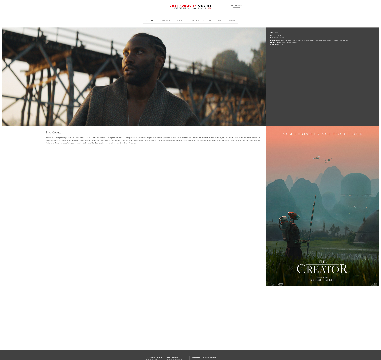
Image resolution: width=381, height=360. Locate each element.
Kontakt (231, 21)
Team (219, 21)
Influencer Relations (201, 21)
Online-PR (181, 21)
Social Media (165, 21)
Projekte (150, 21)
